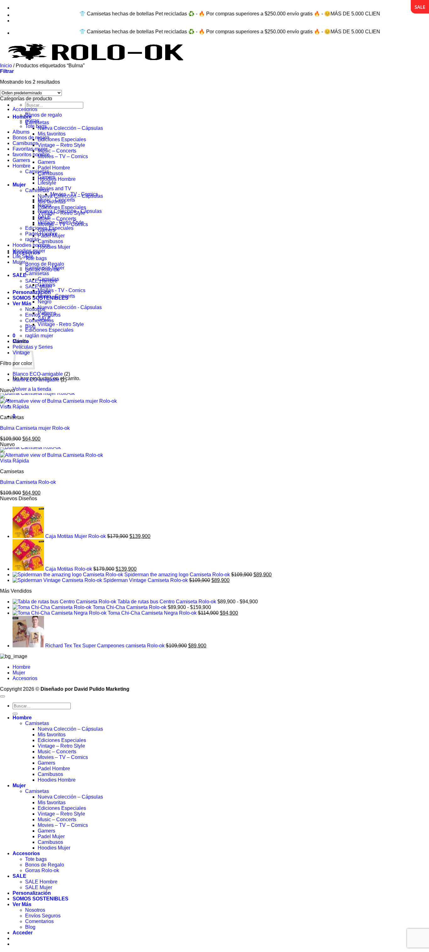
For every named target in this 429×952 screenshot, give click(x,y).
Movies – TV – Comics (63, 156)
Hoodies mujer (29, 250)
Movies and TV (54, 188)
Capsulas (48, 279)
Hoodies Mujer (54, 247)
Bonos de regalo (43, 115)
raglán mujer (39, 335)
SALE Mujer (38, 887)
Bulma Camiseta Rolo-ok (28, 482)
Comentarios (39, 921)
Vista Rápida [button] (14, 406)
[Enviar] (15, 714)
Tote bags (36, 258)
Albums (21, 132)
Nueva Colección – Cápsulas (70, 128)
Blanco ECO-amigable (38, 374)
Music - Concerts (56, 199)
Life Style (23, 256)
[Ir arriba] (2, 696)
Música (21, 341)
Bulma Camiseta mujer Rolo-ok (35, 428)
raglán (32, 239)
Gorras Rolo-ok (42, 870)
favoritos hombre (31, 154)
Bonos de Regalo (44, 264)
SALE (19, 275)
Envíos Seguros (43, 915)
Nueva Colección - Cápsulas (70, 211)
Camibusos (50, 173)
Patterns (47, 313)
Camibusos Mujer (44, 267)
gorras (32, 120)
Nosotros (35, 309)
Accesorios (25, 109)
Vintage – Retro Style (61, 145)
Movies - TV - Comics (74, 194)
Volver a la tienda (32, 389)
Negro (45, 301)
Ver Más (22, 303)
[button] (14, 335)
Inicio (6, 65)
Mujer (19, 184)
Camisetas (37, 190)
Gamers (46, 162)
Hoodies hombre (31, 245)
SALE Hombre (41, 881)
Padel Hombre (54, 167)
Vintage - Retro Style (61, 222)
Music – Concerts (57, 150)
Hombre (22, 116)
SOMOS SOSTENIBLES (40, 898)
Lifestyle (47, 182)
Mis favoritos (52, 133)
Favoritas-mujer (30, 149)
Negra (45, 205)
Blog (30, 326)
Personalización (32, 292)
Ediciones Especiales (62, 139)
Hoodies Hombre (57, 179)
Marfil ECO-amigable (36, 379)
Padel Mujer (51, 836)
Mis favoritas (52, 802)
